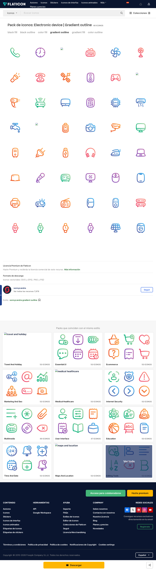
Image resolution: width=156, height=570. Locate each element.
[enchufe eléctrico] (40, 153)
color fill (42, 32)
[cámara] (91, 128)
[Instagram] (144, 510)
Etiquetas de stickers (13, 532)
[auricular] (91, 153)
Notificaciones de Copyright (83, 544)
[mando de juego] (116, 78)
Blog (95, 520)
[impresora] (15, 203)
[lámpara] (141, 78)
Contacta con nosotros (104, 512)
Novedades (98, 528)
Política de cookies (59, 544)
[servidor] (141, 203)
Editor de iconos (70, 520)
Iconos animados (89, 2)
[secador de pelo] (15, 103)
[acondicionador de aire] (141, 103)
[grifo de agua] (15, 128)
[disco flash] (65, 153)
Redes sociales (144, 502)
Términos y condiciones (14, 544)
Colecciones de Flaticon (74, 524)
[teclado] (91, 52)
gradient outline (59, 32)
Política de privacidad (38, 544)
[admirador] (116, 52)
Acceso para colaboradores (105, 493)
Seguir (66, 528)
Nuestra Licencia (101, 516)
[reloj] (40, 52)
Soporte (67, 509)
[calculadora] (91, 103)
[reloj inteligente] (15, 228)
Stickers (54, 2)
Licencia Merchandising (74, 532)
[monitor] (91, 178)
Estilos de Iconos (71, 516)
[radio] (65, 203)
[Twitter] (133, 510)
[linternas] (15, 78)
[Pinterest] (138, 510)
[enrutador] (40, 103)
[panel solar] (116, 228)
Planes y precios (37, 6)
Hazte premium (140, 493)
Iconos (44, 2)
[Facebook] (127, 510)
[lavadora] (141, 228)
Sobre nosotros (100, 509)
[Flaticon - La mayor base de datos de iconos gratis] (14, 4)
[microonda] (65, 178)
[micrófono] (40, 178)
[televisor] (65, 103)
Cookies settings (107, 545)
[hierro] (116, 153)
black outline (27, 32)
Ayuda (66, 502)
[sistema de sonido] (91, 78)
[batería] (40, 128)
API (34, 509)
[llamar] (15, 52)
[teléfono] (40, 78)
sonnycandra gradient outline (23, 300)
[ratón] (116, 178)
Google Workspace (42, 512)
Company (98, 502)
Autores (34, 2)
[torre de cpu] (15, 153)
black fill (12, 32)
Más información (72, 269)
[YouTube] (150, 510)
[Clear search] (115, 13)
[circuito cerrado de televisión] (116, 128)
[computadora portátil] (141, 153)
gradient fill (78, 32)
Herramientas (41, 502)
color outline (95, 32)
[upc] (116, 103)
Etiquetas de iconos (12, 528)
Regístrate (145, 526)
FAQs (65, 512)
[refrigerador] (91, 203)
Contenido (9, 502)
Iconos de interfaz (69, 2)
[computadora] (141, 128)
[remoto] (116, 203)
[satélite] (65, 52)
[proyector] (40, 203)
